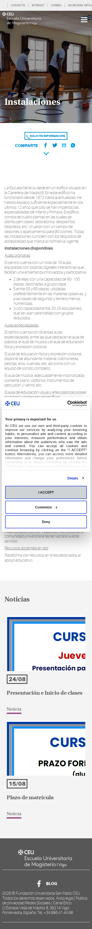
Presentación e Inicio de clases (44, 693)
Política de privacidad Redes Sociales (44, 900)
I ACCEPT (46, 492)
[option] (46, 67)
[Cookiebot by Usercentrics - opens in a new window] (67, 403)
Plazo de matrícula (30, 798)
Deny (46, 522)
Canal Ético (62, 903)
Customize (43, 507)
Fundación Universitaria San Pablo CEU (48, 893)
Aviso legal (64, 898)
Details (72, 478)
